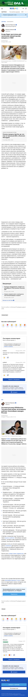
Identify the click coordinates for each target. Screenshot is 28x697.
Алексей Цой (5, 315)
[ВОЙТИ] (26, 8)
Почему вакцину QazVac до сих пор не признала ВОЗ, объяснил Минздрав (14, 135)
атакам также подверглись (16, 553)
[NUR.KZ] (14, 9)
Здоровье (4, 11)
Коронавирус (10, 21)
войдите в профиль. (8, 346)
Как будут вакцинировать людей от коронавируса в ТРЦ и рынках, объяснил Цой (14, 288)
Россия (3, 609)
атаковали (8, 545)
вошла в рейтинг (9, 538)
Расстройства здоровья (15, 11)
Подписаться (14, 594)
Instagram (15, 392)
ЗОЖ (22, 11)
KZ (23, 8)
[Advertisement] (14, 82)
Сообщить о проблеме (14, 684)
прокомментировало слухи (12, 580)
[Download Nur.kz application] (14, 3)
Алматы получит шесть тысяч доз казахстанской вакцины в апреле (14, 295)
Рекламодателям (14, 688)
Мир (2, 399)
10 (3, 620)
